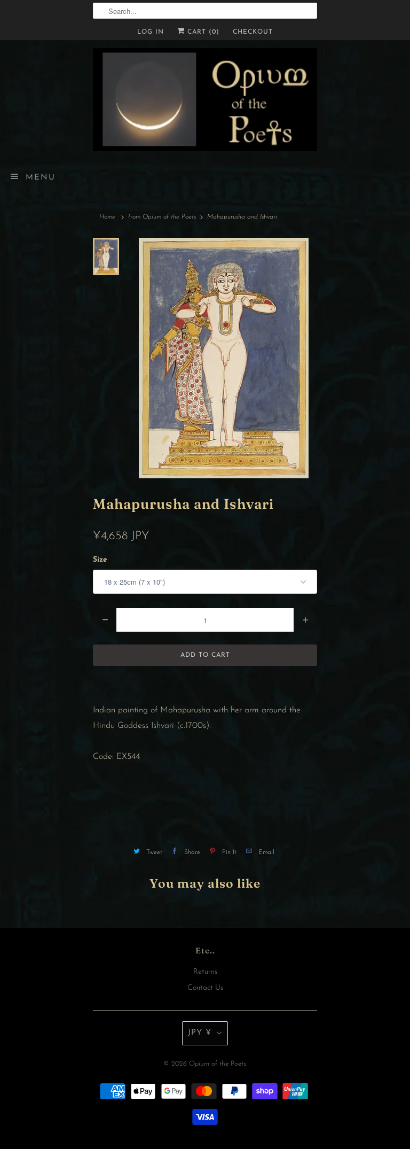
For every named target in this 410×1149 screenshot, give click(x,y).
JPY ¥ (199, 1033)
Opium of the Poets (217, 1063)
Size (100, 560)
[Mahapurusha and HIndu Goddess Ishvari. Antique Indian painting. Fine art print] (223, 358)
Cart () (202, 32)
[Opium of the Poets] (205, 99)
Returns (205, 972)
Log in (150, 32)
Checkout (253, 32)
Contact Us (205, 988)
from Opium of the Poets (162, 217)
